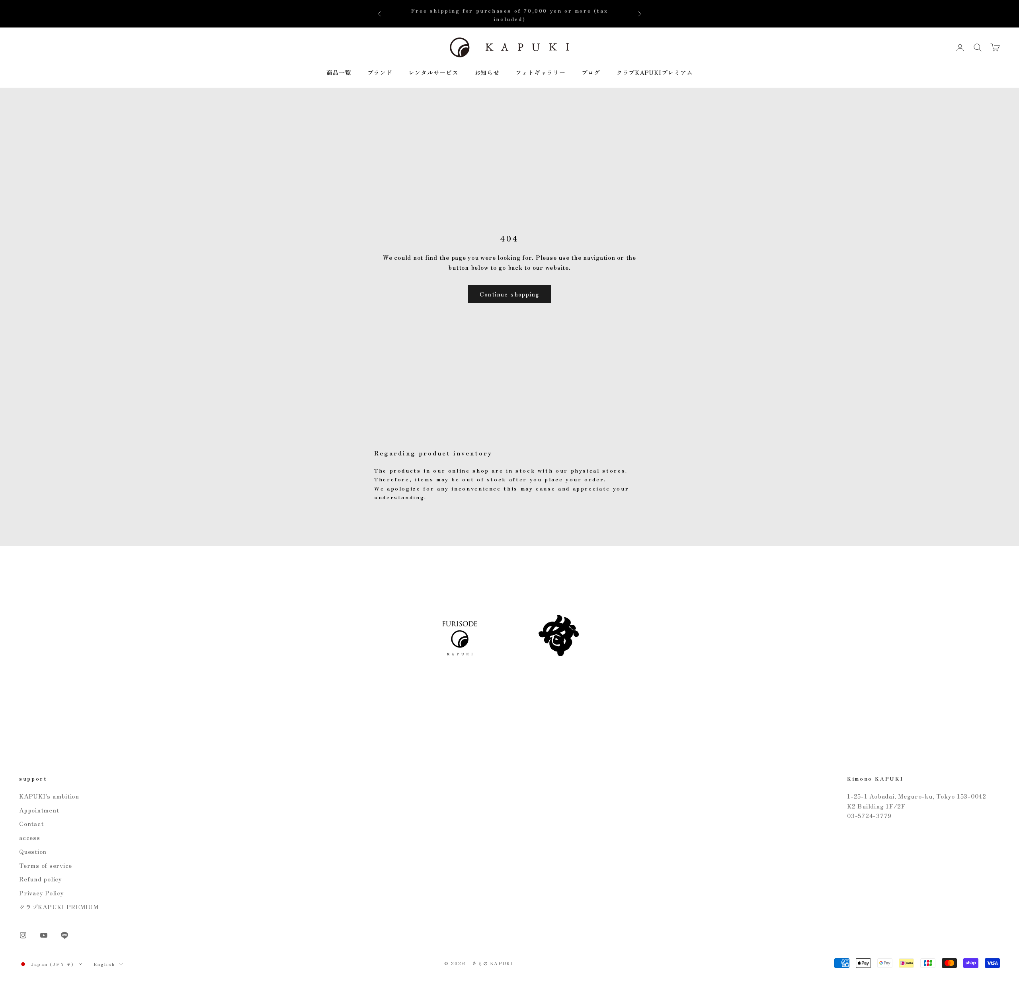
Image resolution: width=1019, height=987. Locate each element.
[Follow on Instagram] (23, 935)
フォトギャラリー (540, 72)
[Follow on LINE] (64, 935)
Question (33, 851)
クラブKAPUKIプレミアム (654, 72)
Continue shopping (510, 294)
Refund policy (40, 879)
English (104, 964)
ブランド (379, 72)
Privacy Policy (41, 893)
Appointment (39, 810)
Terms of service (45, 865)
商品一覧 (338, 72)
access (29, 837)
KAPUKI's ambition (49, 796)
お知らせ (487, 72)
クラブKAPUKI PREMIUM (59, 907)
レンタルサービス (433, 72)
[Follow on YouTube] (44, 935)
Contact (31, 823)
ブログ (591, 72)
